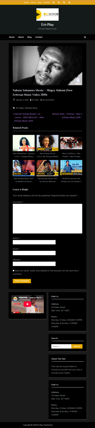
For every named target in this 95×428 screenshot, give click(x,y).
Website (16, 260)
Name (16, 238)
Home (26, 2)
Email (16, 249)
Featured (28, 108)
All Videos (20, 108)
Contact (47, 2)
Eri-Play (47, 25)
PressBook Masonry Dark (62, 425)
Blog (39, 2)
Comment (18, 202)
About (33, 2)
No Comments (48, 100)
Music (35, 108)
